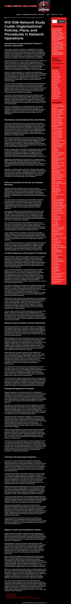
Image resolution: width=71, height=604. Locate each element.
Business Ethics (56, 116)
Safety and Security (57, 252)
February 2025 (56, 89)
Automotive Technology (58, 106)
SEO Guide (55, 256)
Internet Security (56, 216)
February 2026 (56, 73)
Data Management (57, 182)
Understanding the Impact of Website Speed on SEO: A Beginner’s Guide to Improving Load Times (58, 31)
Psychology (55, 249)
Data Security (55, 185)
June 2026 (55, 70)
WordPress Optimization (58, 279)
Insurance (54, 214)
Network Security (56, 230)
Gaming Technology (57, 202)
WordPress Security (57, 281)
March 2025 (55, 87)
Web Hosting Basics (57, 276)
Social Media (55, 258)
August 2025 (55, 82)
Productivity (55, 239)
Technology (55, 266)
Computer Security (57, 134)
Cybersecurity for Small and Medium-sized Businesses (58, 160)
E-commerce (55, 193)
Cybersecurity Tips (57, 177)
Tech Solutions (56, 264)
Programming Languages (58, 247)
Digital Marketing (56, 189)
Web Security (55, 278)
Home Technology (57, 208)
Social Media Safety (57, 259)
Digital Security (56, 191)
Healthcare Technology (58, 207)
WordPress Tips (56, 282)
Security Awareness (57, 255)
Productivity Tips (56, 241)
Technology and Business (56, 271)
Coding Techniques (57, 132)
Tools (61, 14)
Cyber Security (56, 139)
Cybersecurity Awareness (58, 143)
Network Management (11, 593)
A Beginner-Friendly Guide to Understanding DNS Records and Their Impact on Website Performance (58, 38)
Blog (48, 14)
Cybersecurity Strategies (58, 176)
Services (18, 14)
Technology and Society (58, 273)
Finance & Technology (58, 199)
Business (54, 108)
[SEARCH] (65, 14)
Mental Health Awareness (56, 225)
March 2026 (55, 71)
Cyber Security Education (58, 140)
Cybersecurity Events (57, 154)
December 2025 (56, 76)
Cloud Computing (56, 129)
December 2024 (56, 92)
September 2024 (56, 96)
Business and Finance (57, 112)
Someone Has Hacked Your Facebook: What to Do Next (19, 596)
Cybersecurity (55, 142)
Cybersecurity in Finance (58, 170)
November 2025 (56, 78)
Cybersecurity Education (58, 152)
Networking (55, 231)
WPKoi (47, 602)
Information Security (57, 211)
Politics (54, 236)
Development (55, 188)
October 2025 (55, 79)
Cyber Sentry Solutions (20, 6)
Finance (54, 197)
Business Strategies (57, 122)
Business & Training (57, 111)
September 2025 (56, 81)
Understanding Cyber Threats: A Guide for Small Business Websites (58, 44)
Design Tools (55, 186)
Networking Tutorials (57, 233)
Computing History (57, 136)
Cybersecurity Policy (57, 174)
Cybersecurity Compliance (55, 150)
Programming (55, 244)
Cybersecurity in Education (56, 168)
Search (54, 19)
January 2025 (55, 90)
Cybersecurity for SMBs (58, 165)
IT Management (56, 219)
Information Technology (58, 213)
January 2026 (55, 74)
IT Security (55, 221)
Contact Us (54, 14)
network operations (10, 595)
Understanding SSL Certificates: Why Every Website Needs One (58, 53)
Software (41, 14)
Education (54, 196)
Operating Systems (57, 234)
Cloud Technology (57, 131)
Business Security (56, 120)
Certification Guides (57, 128)
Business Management (58, 117)
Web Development (57, 275)
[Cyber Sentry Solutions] (43, 6)
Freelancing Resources (58, 200)
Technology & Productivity (55, 268)
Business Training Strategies (56, 126)
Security (54, 253)
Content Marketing (57, 137)
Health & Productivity (57, 203)
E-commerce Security (57, 194)
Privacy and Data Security (58, 238)
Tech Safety (55, 263)
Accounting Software (57, 105)
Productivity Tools (56, 242)
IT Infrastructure (56, 218)
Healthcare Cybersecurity (58, 205)
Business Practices (57, 119)
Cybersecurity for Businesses (56, 156)
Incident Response (57, 210)
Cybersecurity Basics (57, 145)
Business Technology (57, 123)
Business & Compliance (58, 109)
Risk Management (57, 250)
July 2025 (54, 84)
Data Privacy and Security (58, 183)
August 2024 (55, 98)
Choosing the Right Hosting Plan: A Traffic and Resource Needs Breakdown (58, 48)
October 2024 (55, 95)
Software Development (58, 261)
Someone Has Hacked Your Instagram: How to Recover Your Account (23, 598)
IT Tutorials (55, 222)
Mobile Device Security (58, 227)
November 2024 (56, 93)
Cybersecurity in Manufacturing (56, 172)
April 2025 (54, 85)
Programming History (57, 245)
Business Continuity (57, 114)
